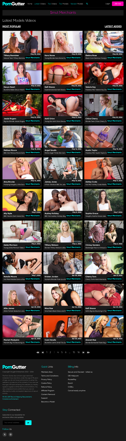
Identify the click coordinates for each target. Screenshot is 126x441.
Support (44, 398)
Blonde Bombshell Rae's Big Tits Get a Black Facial (104, 343)
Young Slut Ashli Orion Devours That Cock (60, 121)
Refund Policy (46, 387)
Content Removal (48, 394)
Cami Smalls (50, 340)
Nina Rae (49, 308)
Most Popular (11, 26)
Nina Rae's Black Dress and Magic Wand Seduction (63, 311)
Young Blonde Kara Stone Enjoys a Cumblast (61, 58)
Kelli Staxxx (50, 87)
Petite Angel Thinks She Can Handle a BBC (60, 153)
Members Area (47, 372)
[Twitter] (4, 434)
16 (79, 352)
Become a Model (48, 402)
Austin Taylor (91, 150)
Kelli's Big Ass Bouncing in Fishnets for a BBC (101, 311)
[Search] (86, 4)
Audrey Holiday (52, 214)
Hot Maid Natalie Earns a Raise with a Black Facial (22, 279)
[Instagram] (10, 434)
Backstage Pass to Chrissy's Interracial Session (102, 248)
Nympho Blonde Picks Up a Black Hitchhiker (60, 279)
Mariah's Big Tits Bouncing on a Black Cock (19, 343)
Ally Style (8, 214)
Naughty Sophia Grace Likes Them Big (99, 216)
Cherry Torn (91, 277)
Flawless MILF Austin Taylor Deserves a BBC (101, 153)
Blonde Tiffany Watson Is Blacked (57, 248)
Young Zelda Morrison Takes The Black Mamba (20, 248)
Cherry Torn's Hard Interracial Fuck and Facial (102, 279)
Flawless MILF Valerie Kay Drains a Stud (100, 90)
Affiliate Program (47, 391)
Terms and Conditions (49, 376)
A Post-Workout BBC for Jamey (56, 184)
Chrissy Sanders (93, 245)
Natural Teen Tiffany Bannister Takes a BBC (19, 58)
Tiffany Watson (51, 245)
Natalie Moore (10, 277)
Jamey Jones (51, 182)
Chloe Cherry (92, 119)
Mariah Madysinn (11, 340)
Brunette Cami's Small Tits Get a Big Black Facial (62, 343)
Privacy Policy (46, 379)
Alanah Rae (91, 340)
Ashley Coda (91, 182)
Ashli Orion (50, 119)
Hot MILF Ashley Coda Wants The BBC (99, 184)
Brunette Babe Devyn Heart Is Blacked (18, 90)
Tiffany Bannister (11, 56)
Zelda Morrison (10, 245)
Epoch (70, 383)
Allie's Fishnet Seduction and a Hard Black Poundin (22, 311)
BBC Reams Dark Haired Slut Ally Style (17, 216)
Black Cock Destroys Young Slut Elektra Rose (102, 58)
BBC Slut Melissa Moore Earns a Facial (17, 153)
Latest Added (113, 26)
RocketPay (72, 379)
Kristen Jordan (51, 277)
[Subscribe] (28, 422)
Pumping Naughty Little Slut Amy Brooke (18, 184)
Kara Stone (50, 56)
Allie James (9, 308)
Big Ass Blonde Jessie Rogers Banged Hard (19, 121)
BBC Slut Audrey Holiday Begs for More (59, 216)
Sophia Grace (92, 214)
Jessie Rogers (10, 119)
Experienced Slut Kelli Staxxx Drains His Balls (61, 90)
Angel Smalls (50, 150)
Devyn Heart (9, 87)
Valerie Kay (91, 87)
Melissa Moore (10, 150)
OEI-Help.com (73, 376)
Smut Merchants (33, 58)
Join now (117, 4)
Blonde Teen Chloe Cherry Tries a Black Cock (102, 121)
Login (108, 4)
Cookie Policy (46, 383)
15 (74, 352)
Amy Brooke (9, 182)
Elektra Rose (91, 56)
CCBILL (71, 387)
